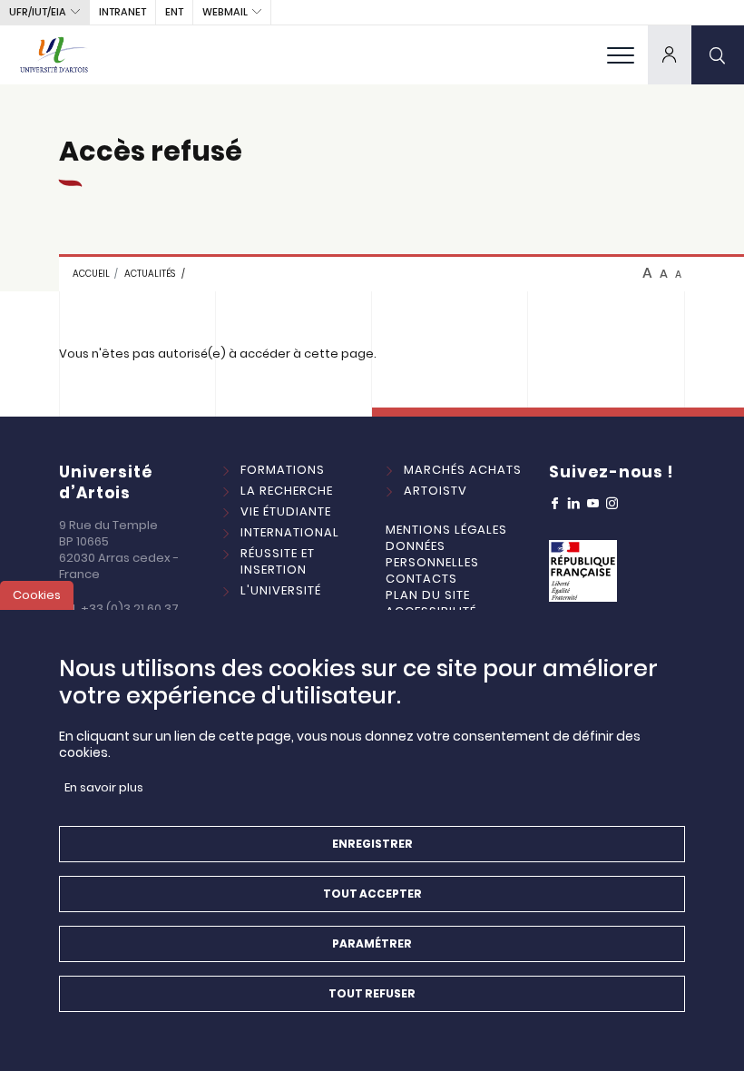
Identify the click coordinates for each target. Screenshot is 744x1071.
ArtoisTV (435, 490)
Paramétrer (372, 943)
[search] (717, 54)
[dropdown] (669, 54)
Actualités (149, 273)
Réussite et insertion (277, 561)
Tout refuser (372, 993)
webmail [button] (225, 12)
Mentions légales (446, 529)
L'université (280, 590)
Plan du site (428, 595)
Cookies (37, 595)
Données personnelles (432, 554)
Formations (282, 469)
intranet (122, 12)
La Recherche (286, 490)
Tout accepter (372, 893)
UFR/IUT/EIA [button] (37, 12)
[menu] (620, 54)
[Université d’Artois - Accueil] (54, 54)
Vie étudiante (285, 511)
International (289, 532)
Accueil (91, 273)
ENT (174, 12)
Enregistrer (372, 843)
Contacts (421, 578)
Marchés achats (463, 469)
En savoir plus (103, 787)
